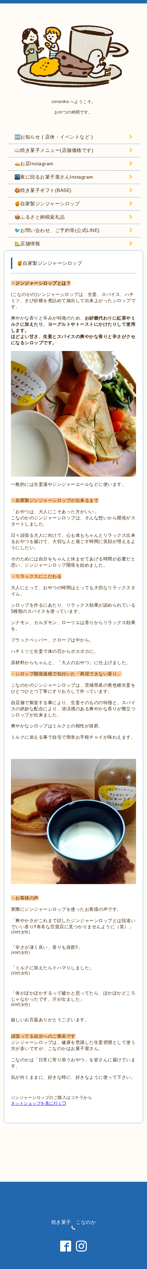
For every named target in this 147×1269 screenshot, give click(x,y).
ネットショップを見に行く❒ (38, 1103)
